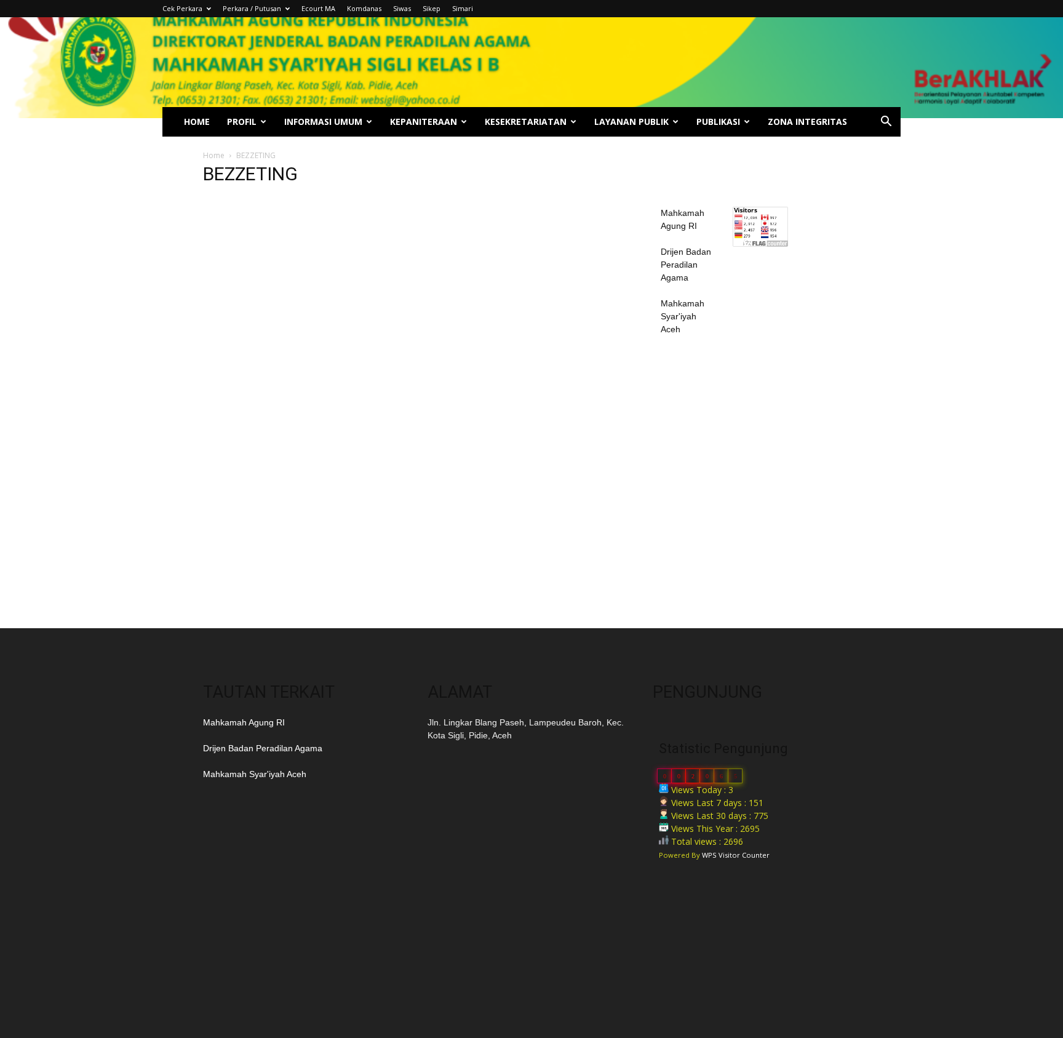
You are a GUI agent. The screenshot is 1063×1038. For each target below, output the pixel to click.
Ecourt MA (318, 8)
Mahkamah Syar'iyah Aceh (682, 316)
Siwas (402, 8)
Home (214, 155)
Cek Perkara (182, 8)
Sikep (431, 8)
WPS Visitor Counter (736, 855)
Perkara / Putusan (252, 8)
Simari (462, 8)
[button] (886, 123)
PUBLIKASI (718, 121)
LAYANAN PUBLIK (631, 121)
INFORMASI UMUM (323, 121)
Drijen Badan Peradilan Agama (686, 264)
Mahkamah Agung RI (244, 722)
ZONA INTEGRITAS (807, 121)
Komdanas (364, 8)
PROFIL (242, 121)
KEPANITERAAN (423, 121)
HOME (197, 121)
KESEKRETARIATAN (526, 121)
